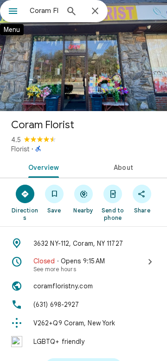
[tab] (42, 167)
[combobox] (44, 10)
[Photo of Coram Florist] (83, 55)
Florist (20, 149)
